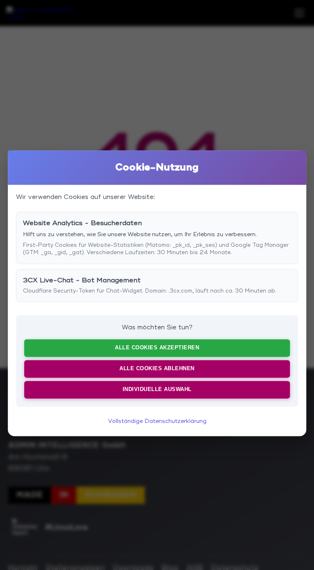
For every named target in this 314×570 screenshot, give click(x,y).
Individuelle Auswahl (157, 389)
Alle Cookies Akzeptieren (157, 347)
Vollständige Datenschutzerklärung (157, 421)
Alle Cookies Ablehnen (157, 368)
